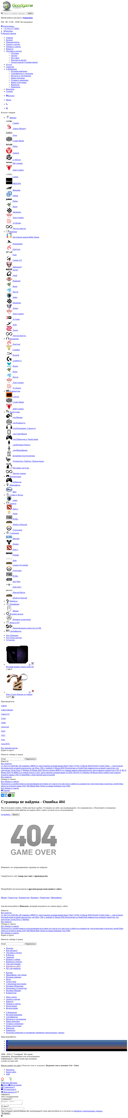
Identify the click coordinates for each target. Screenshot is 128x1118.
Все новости (6, 764)
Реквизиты (15, 87)
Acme (3, 718)
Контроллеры (15, 476)
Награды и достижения (21, 76)
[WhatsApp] (13, 795)
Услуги (9, 64)
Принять (15, 815)
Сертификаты (15, 631)
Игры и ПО (15, 623)
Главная (9, 38)
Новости (9, 49)
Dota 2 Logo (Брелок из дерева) (19, 694)
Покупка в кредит (18, 60)
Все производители (9, 748)
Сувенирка (14, 533)
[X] (9, 795)
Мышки (13, 118)
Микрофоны (15, 485)
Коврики (13, 232)
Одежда (13, 503)
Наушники (14, 339)
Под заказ (15, 58)
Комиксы (14, 601)
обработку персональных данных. (88, 1111)
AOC (3, 735)
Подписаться (31, 759)
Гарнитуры (13, 898)
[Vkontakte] (7, 1041)
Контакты (10, 89)
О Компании (11, 69)
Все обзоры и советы (10, 781)
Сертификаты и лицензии (22, 73)
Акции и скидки (13, 44)
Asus (3, 739)
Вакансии (15, 85)
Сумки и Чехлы (16, 495)
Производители (12, 42)
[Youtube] (7, 1045)
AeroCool (5, 727)
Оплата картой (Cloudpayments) (24, 62)
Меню (8, 100)
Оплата (14, 56)
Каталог (9, 40)
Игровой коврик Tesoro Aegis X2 (20, 667)
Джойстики (45, 898)
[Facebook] (6, 1043)
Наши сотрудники (18, 82)
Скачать (9, 91)
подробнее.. (6, 814)
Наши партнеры (18, 78)
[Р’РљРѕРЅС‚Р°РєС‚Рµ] (2, 795)
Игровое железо (16, 614)
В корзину (6, 1113)
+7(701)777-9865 (11, 28)
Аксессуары (15, 412)
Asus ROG (5, 744)
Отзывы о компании (19, 80)
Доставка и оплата (14, 51)
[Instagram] (7, 1048)
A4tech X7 (5, 714)
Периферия (14, 604)
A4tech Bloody (7, 710)
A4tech (4, 706)
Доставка (15, 53)
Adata (3, 723)
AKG (3, 731)
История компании (19, 71)
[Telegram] (6, 795)
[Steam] (7, 1050)
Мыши (4, 898)
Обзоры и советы (13, 47)
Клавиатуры (15, 391)
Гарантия (10, 67)
